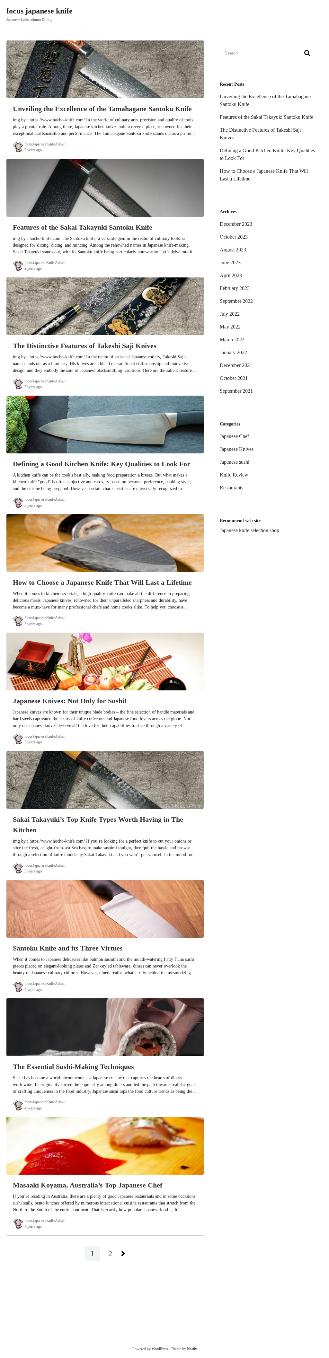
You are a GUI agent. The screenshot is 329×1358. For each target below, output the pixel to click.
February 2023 (235, 288)
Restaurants (231, 487)
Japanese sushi (234, 462)
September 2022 (236, 301)
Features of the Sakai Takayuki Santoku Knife (266, 117)
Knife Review (234, 474)
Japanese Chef (234, 436)
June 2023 (230, 262)
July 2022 (230, 314)
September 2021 (236, 391)
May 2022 (230, 326)
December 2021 (236, 365)
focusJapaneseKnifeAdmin (45, 144)
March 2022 (232, 339)
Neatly (192, 1349)
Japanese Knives (236, 449)
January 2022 (233, 352)
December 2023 (236, 224)
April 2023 (231, 275)
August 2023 (233, 249)
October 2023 (234, 237)
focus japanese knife (39, 11)
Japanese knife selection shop (249, 530)
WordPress (160, 1349)
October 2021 (234, 378)
